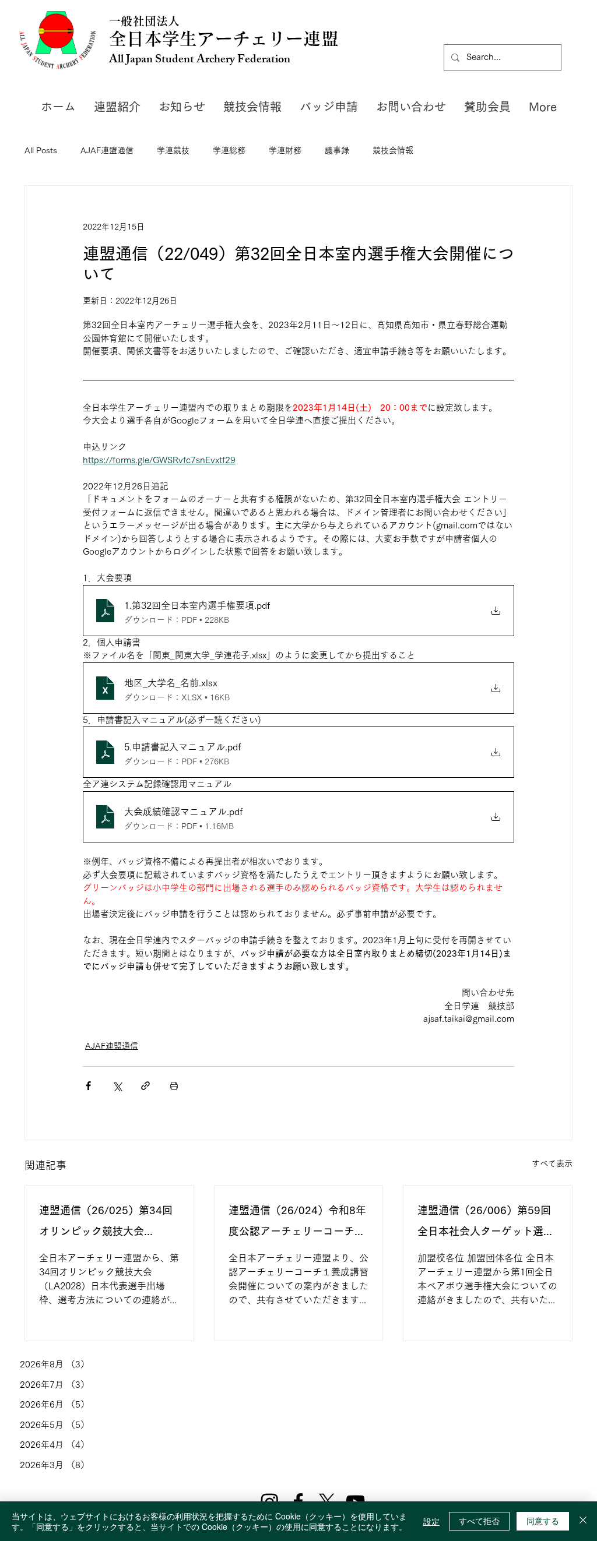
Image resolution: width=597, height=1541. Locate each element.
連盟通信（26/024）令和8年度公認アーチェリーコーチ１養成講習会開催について (297, 1223)
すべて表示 (552, 1163)
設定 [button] (431, 1521)
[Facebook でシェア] (88, 1085)
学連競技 (173, 150)
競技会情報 (393, 150)
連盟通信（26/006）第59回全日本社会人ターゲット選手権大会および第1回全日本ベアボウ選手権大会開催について (485, 1223)
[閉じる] (583, 1521)
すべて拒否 (479, 1520)
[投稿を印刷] (174, 1085)
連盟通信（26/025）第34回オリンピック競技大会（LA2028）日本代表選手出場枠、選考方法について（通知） (107, 1223)
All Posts (40, 150)
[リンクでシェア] (145, 1085)
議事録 (337, 150)
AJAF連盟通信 (107, 150)
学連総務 (229, 150)
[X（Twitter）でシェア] (116, 1085)
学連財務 (285, 150)
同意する (542, 1520)
